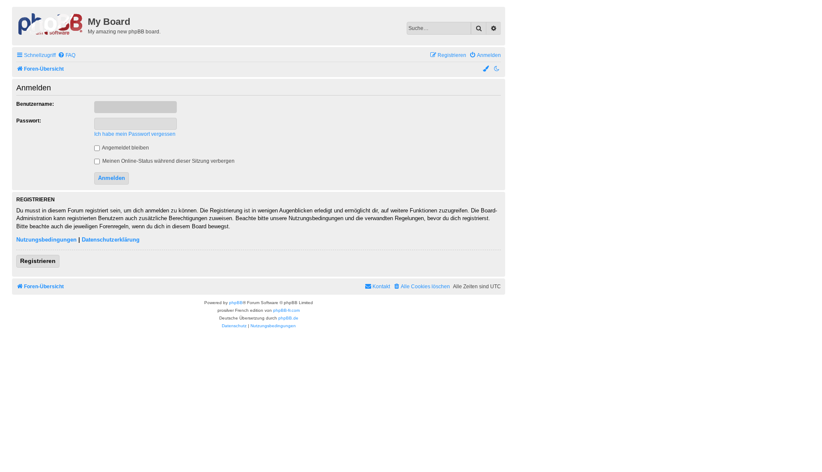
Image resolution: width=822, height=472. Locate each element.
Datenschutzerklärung (111, 239)
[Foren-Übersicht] (51, 23)
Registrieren (38, 260)
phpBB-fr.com (286, 310)
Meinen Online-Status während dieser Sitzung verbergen (168, 161)
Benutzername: (35, 104)
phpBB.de (288, 318)
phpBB (236, 302)
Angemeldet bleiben (125, 148)
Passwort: (28, 121)
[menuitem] (66, 55)
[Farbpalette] (486, 69)
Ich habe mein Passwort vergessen (135, 134)
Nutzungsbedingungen (46, 239)
